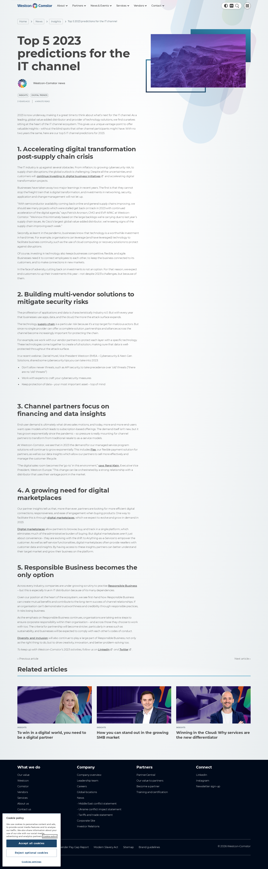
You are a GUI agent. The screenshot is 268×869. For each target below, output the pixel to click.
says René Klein (108, 465)
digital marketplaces (60, 517)
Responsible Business (122, 585)
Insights (56, 21)
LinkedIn (201, 774)
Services (22, 797)
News (39, 21)
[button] (226, 6)
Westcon (23, 780)
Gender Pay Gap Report (74, 847)
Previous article (28, 658)
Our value (23, 774)
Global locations (87, 792)
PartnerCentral (145, 774)
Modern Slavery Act (106, 847)
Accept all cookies (31, 843)
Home (23, 21)
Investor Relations (88, 826)
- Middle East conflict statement (97, 803)
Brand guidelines (149, 847)
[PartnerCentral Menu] (247, 5)
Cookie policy (50, 836)
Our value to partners (149, 780)
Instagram (202, 780)
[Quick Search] (237, 6)
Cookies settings (31, 861)
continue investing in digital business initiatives (68, 176)
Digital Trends (39, 95)
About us (23, 803)
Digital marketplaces (31, 529)
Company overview (89, 774)
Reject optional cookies (31, 852)
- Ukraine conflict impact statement (99, 809)
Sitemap (128, 847)
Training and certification (152, 792)
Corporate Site (86, 820)
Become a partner (148, 786)
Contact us (24, 809)
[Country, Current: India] (231, 6)
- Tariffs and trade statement (95, 814)
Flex (93, 449)
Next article (241, 658)
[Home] (34, 5)
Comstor (23, 786)
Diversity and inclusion (32, 638)
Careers (82, 786)
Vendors (22, 792)
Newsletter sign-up (208, 786)
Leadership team (87, 780)
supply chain (46, 324)
